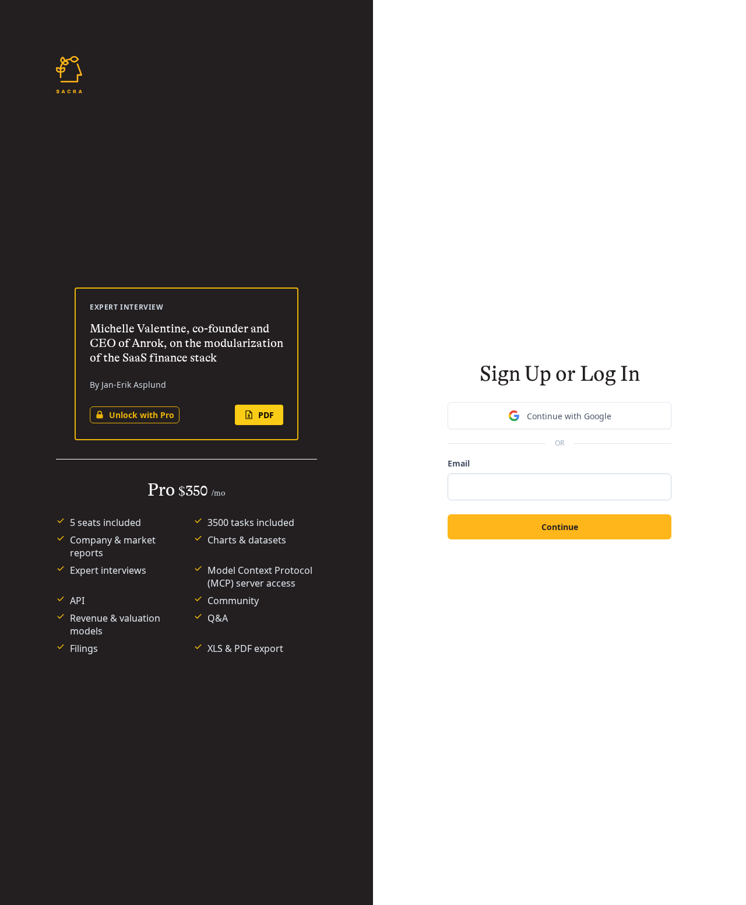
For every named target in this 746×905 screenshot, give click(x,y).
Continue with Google (569, 416)
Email (459, 463)
